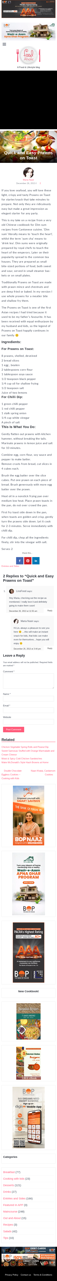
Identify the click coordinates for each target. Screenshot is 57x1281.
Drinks (7, 1191)
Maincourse (10, 1211)
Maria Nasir (28, 180)
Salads (7, 1231)
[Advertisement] (28, 100)
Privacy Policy (11, 1275)
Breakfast (9, 1172)
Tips (5, 1237)
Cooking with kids (13, 1178)
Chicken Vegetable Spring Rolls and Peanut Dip (25, 747)
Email (6, 705)
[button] (53, 44)
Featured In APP (13, 1205)
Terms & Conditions (42, 1275)
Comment (8, 671)
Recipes (8, 1224)
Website (7, 717)
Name (7, 694)
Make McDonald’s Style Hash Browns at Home (25, 762)
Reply (49, 610)
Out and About (12, 1218)
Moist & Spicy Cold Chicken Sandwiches (22, 758)
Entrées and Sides (10, 566)
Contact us (26, 1275)
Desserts (8, 1185)
